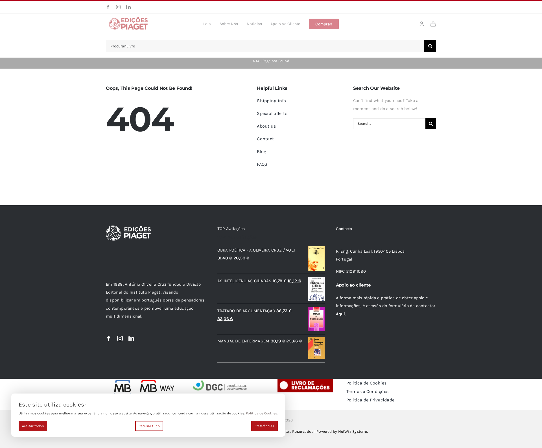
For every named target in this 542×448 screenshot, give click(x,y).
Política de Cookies (261, 413)
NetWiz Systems (353, 431)
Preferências (264, 426)
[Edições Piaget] (128, 18)
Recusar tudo (149, 426)
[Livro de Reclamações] (305, 380)
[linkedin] (128, 7)
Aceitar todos (33, 426)
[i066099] (220, 380)
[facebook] (108, 7)
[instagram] (118, 7)
